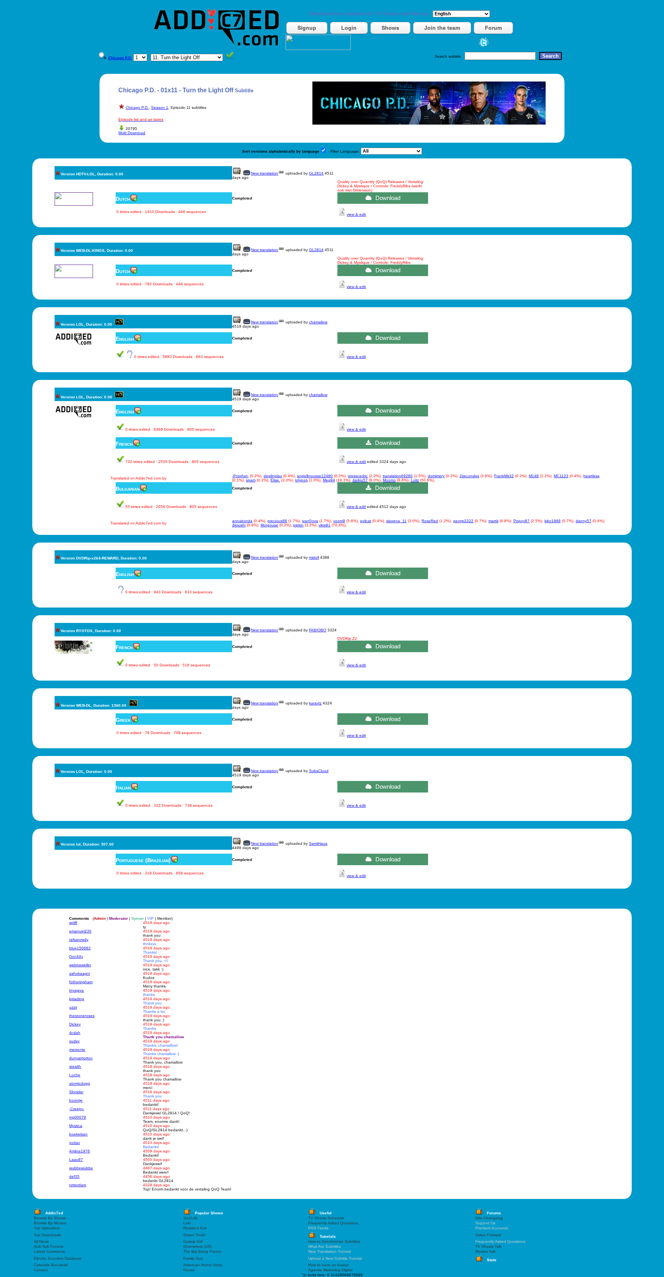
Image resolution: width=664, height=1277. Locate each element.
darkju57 (360, 480)
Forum (493, 28)
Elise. (275, 480)
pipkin (298, 525)
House (189, 1270)
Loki (187, 1223)
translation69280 (398, 476)
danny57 (583, 521)
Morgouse (269, 525)
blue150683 (80, 948)
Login (349, 28)
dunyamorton (81, 1058)
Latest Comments (49, 1251)
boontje (76, 1100)
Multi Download (131, 133)
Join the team (442, 28)
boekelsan (78, 1134)
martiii (493, 521)
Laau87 (76, 1159)
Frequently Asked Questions (333, 1223)
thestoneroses (82, 1016)
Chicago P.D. (137, 107)
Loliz (415, 480)
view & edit (356, 214)
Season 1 (159, 107)
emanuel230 (80, 931)
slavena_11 (396, 521)
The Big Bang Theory (202, 1251)
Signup (306, 28)
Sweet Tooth (194, 1235)
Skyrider (76, 1092)
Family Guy (193, 1258)
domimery (436, 476)
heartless (591, 476)
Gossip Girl (193, 1241)
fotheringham (81, 982)
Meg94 (329, 480)
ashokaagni (79, 973)
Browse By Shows (50, 1218)
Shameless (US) (197, 1246)
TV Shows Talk (488, 1246)
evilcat (365, 521)
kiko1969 (552, 521)
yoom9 (339, 521)
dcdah (74, 1033)
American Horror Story (202, 1265)
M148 (534, 476)
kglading (76, 999)
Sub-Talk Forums (48, 1246)
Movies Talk (485, 1251)
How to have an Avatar (328, 1265)
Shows (390, 28)
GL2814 (316, 173)
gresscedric (358, 476)
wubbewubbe (81, 1168)
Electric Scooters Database (58, 1258)
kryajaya (76, 990)
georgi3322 (463, 521)
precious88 (277, 521)
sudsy (74, 1041)
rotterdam (77, 1185)
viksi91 (324, 525)
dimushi (239, 525)
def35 (74, 1176)
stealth (75, 1066)
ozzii (73, 1007)
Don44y (76, 956)
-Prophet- (240, 476)
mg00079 (77, 1117)
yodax (74, 1142)
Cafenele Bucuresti (51, 1265)
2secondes (469, 476)
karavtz (315, 703)
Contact (41, 1270)
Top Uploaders (47, 1228)
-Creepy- (76, 1109)
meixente (77, 1049)
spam (251, 480)
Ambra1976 (79, 1151)
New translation (264, 173)
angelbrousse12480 (315, 476)
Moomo (389, 480)
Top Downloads (47, 1235)
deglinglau (273, 476)
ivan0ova (310, 521)
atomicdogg (79, 1083)
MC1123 (561, 476)
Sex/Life (190, 1218)
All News (41, 1241)
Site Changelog (489, 1218)
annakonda (242, 521)
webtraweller (80, 965)
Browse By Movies (50, 1223)
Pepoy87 (521, 521)
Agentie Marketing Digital (330, 1270)
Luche (74, 1075)
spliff (73, 923)
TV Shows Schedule (326, 1218)
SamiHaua (318, 843)
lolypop (301, 480)
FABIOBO (317, 630)
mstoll (314, 557)
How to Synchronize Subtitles (334, 1241)
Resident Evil (194, 1228)
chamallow (318, 322)
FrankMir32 (504, 476)
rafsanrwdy (78, 939)
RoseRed (430, 521)
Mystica (75, 1126)
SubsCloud (319, 771)
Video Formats (488, 1235)
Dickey (75, 1024)
